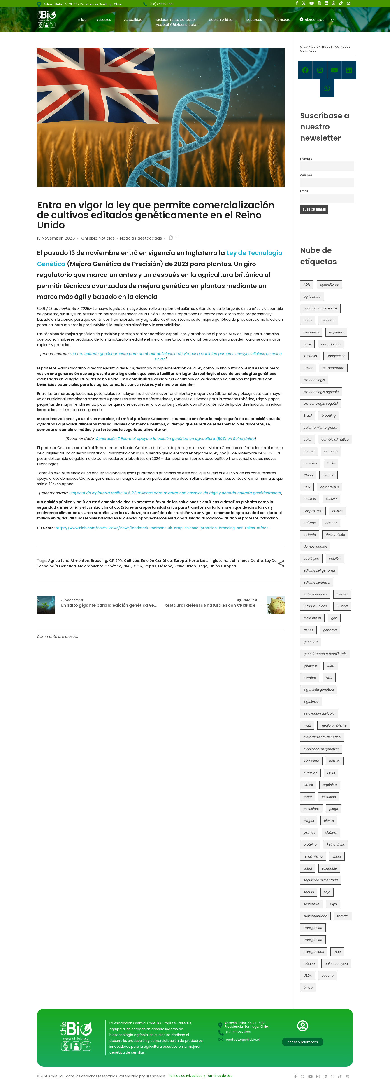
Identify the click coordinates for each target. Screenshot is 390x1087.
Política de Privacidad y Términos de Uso (200, 1075)
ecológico (311, 558)
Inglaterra (218, 560)
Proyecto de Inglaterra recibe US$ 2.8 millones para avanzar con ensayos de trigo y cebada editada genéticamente (175, 493)
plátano (165, 566)
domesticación (315, 546)
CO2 (307, 487)
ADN (307, 284)
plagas (309, 820)
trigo (203, 566)
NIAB (127, 566)
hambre (310, 678)
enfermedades (315, 594)
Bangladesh (336, 356)
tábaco (309, 963)
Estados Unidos (315, 606)
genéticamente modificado (325, 654)
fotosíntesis (312, 618)
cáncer (331, 523)
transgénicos (314, 951)
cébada (310, 535)
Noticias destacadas (141, 238)
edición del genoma (319, 570)
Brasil (308, 415)
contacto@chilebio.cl (243, 1039)
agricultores (329, 284)
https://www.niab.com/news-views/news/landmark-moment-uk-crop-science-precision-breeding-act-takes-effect (162, 528)
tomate (343, 916)
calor (307, 439)
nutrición (310, 773)
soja (327, 892)
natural (334, 761)
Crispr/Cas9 (313, 511)
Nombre (306, 159)
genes (308, 630)
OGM (138, 566)
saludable (329, 868)
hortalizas (198, 560)
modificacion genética (321, 749)
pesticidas (311, 808)
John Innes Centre (246, 560)
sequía (309, 892)
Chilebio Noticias (98, 238)
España (342, 594)
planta (329, 820)
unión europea (223, 566)
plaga (333, 808)
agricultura (58, 560)
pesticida (329, 797)
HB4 (329, 678)
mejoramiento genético (99, 566)
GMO (330, 666)
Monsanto (311, 761)
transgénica (313, 928)
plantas (309, 832)
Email (304, 191)
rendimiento (313, 856)
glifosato (310, 666)
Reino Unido (185, 566)
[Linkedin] (349, 70)
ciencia (328, 475)
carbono (331, 451)
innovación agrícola (319, 713)
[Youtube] (334, 70)
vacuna (328, 975)
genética (311, 642)
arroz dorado (331, 344)
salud (308, 868)
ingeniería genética (319, 689)
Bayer (308, 368)
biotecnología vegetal (321, 403)
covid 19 (310, 499)
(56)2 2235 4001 (161, 4)
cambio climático (335, 439)
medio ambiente (334, 725)
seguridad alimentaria (321, 880)
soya (333, 904)
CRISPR (115, 560)
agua (308, 320)
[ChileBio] (49, 19)
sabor (336, 856)
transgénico (313, 939)
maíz (307, 725)
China (308, 475)
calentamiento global (320, 427)
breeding (99, 560)
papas (150, 566)
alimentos (79, 560)
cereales (310, 463)
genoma (330, 630)
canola (309, 451)
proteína (310, 844)
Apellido (306, 175)
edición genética (156, 560)
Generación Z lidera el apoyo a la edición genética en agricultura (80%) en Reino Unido (175, 438)
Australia (310, 356)
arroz (307, 344)
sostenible (311, 904)
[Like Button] (170, 237)
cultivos (131, 560)
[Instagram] (320, 70)
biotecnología (314, 380)
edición (335, 558)
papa (308, 797)
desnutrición (335, 535)
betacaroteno (333, 368)
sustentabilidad (315, 916)
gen (334, 618)
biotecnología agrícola (321, 392)
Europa (180, 560)
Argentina (336, 332)
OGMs (308, 785)
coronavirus (329, 487)
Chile (331, 463)
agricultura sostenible (320, 308)
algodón (328, 320)
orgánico (330, 785)
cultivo (337, 511)
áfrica (308, 987)
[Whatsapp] (327, 88)
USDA (308, 975)
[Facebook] (305, 70)
